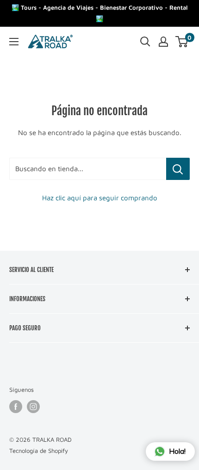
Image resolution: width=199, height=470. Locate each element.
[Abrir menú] (14, 41)
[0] (182, 41)
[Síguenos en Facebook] (15, 406)
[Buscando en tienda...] (178, 169)
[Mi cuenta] (163, 42)
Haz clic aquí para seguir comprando (99, 198)
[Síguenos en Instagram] (33, 406)
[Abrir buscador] (145, 42)
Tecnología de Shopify (38, 450)
